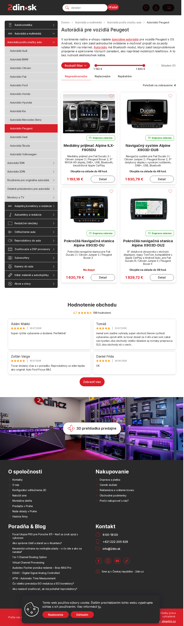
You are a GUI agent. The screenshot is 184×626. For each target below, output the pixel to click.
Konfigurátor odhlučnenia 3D (29, 490)
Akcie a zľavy (23, 283)
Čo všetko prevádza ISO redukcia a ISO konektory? (43, 583)
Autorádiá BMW (19, 59)
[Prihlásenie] (156, 7)
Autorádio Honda (20, 93)
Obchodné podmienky (113, 495)
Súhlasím (82, 614)
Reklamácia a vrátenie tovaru (117, 490)
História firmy (20, 516)
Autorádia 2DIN (16, 171)
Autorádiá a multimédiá (28, 33)
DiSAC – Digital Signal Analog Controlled (36, 572)
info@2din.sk (111, 549)
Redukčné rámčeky (26, 223)
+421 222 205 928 (115, 542)
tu (99, 606)
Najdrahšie (125, 76)
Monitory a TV (15, 197)
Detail (103, 179)
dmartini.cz (168, 621)
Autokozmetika (23, 24)
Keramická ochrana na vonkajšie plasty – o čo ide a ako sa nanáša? (47, 550)
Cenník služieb (108, 484)
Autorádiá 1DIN (15, 162)
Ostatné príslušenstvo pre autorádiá (28, 188)
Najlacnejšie (103, 76)
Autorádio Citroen (20, 68)
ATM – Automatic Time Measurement (34, 578)
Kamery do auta (24, 266)
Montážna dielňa (22, 500)
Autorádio (100, 47)
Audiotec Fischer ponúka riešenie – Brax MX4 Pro (41, 567)
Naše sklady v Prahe (24, 511)
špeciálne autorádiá (125, 39)
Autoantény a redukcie (28, 214)
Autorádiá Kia (18, 111)
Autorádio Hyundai (21, 102)
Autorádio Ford (19, 85)
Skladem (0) (168, 65)
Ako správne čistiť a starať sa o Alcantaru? (37, 543)
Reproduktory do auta (28, 240)
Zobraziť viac (92, 382)
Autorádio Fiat (18, 76)
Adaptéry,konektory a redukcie (33, 206)
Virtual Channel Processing (28, 562)
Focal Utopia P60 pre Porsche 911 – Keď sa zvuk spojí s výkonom (45, 536)
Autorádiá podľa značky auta (24, 42)
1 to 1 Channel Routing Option (29, 557)
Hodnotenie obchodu (92, 305)
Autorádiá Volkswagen (23, 154)
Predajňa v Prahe (22, 506)
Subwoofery (22, 257)
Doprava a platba (110, 479)
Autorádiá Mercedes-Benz (26, 119)
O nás (15, 484)
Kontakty (17, 479)
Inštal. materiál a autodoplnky (32, 275)
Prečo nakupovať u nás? (114, 500)
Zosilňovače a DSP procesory (32, 249)
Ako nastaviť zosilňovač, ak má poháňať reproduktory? (44, 588)
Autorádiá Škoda (20, 145)
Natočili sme (19, 495)
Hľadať (113, 7)
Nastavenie (55, 614)
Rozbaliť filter (74, 65)
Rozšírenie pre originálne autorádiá (28, 180)
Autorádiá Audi (18, 50)
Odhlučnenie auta (25, 231)
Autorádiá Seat (18, 137)
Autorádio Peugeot (21, 128)
